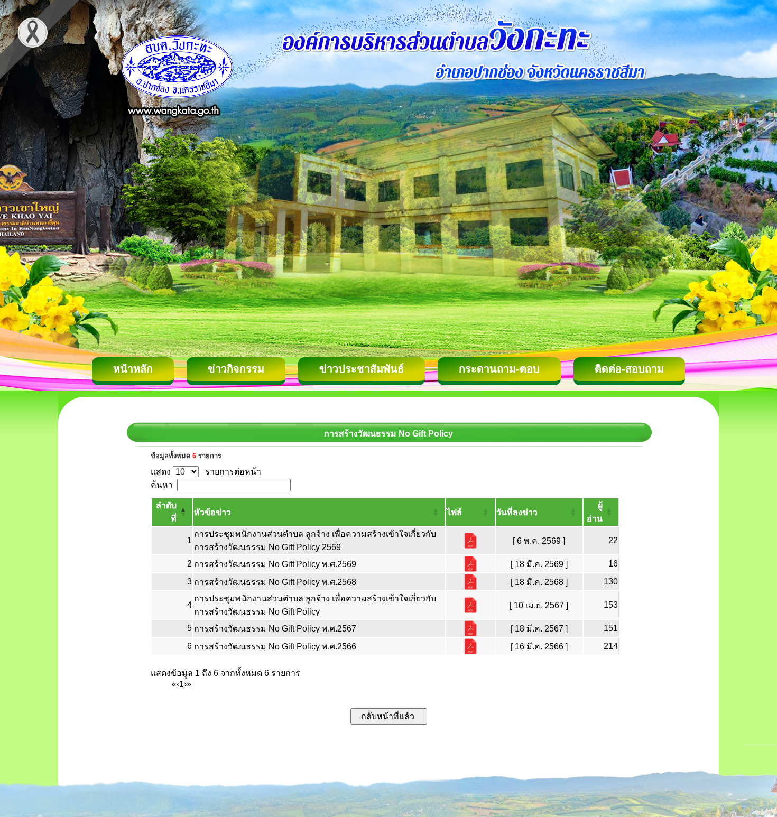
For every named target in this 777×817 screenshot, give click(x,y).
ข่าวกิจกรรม (236, 369)
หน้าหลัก (133, 369)
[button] (212, 512)
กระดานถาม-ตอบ (499, 369)
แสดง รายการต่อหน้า (206, 471)
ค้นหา (162, 484)
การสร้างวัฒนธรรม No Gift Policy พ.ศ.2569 (275, 564)
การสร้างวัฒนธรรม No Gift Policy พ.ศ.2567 (275, 628)
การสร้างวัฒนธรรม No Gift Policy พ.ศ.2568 (275, 582)
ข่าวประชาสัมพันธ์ (361, 369)
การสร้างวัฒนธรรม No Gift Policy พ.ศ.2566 (275, 646)
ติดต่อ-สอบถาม (629, 369)
